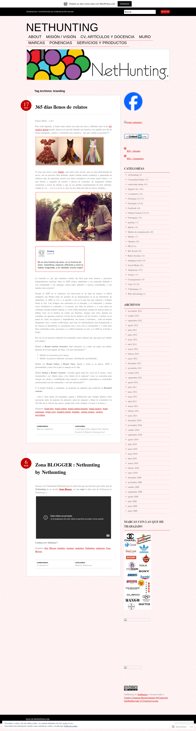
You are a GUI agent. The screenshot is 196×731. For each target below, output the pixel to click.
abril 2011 (132, 401)
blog (46, 548)
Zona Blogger (65, 489)
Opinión (88, 432)
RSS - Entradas (133, 151)
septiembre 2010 (135, 434)
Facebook (132, 208)
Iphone (131, 227)
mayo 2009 (132, 510)
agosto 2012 (133, 325)
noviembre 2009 (135, 482)
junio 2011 (132, 391)
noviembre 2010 (135, 425)
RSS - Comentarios (135, 158)
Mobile (131, 236)
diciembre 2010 (134, 420)
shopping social (134, 260)
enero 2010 (133, 472)
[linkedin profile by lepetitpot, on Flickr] (136, 140)
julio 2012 (132, 330)
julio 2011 (132, 387)
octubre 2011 (133, 372)
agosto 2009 (133, 496)
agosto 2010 (133, 439)
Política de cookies (70, 726)
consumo (70, 548)
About (34, 37)
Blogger (52, 548)
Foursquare (133, 217)
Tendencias (87, 565)
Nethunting (90, 548)
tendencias (100, 548)
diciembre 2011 (134, 363)
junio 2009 (132, 506)
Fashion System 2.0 (136, 212)
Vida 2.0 (131, 284)
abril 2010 (132, 458)
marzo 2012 (133, 349)
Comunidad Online (136, 179)
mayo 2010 (132, 453)
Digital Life (96, 429)
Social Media (133, 265)
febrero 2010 (133, 468)
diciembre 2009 (134, 477)
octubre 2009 (133, 487)
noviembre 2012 (135, 310)
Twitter (131, 274)
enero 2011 (133, 415)
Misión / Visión (61, 37)
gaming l (132, 222)
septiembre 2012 (135, 320)
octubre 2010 (133, 429)
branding (76, 411)
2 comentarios (43, 565)
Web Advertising (135, 293)
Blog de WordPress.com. (38, 719)
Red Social (132, 250)
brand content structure (78, 408)
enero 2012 (133, 358)
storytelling (40, 415)
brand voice (51, 411)
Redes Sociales (134, 255)
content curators (88, 411)
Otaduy (61, 171)
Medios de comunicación (138, 231)
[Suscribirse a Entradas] (125, 151)
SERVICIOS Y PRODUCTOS (102, 43)
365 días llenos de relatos (61, 106)
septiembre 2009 (135, 491)
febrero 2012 (133, 353)
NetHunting (62, 27)
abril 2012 (132, 344)
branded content (64, 411)
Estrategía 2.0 (134, 198)
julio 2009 (132, 501)
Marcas (36, 43)
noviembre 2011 (135, 368)
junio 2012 (132, 334)
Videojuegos (133, 289)
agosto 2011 (133, 382)
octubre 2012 (133, 315)
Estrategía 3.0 (134, 203)
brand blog (49, 408)
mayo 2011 (132, 396)
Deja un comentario (45, 429)
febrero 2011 (133, 410)
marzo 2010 (133, 463)
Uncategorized (98, 432)
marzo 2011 (133, 406)
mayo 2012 (132, 339)
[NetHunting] (133, 112)
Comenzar (124, 4)
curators (99, 411)
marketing (79, 548)
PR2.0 (130, 246)
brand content (61, 408)
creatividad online (82, 429)
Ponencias (60, 43)
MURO (145, 37)
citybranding (133, 174)
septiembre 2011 (135, 377)
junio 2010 (132, 448)
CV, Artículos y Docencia (107, 37)
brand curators (95, 408)
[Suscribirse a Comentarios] (125, 158)
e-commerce (133, 193)
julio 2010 (132, 444)
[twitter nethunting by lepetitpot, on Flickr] (133, 122)
